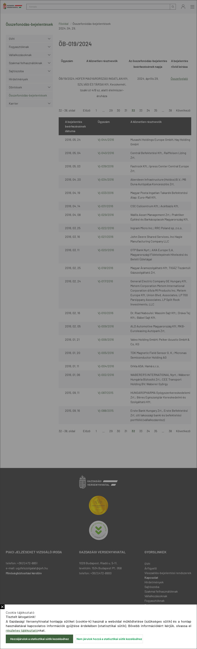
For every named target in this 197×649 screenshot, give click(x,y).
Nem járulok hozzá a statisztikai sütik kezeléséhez (109, 639)
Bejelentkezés (183, 6)
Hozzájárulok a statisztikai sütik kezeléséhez (39, 639)
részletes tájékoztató (22, 630)
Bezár (2, 607)
